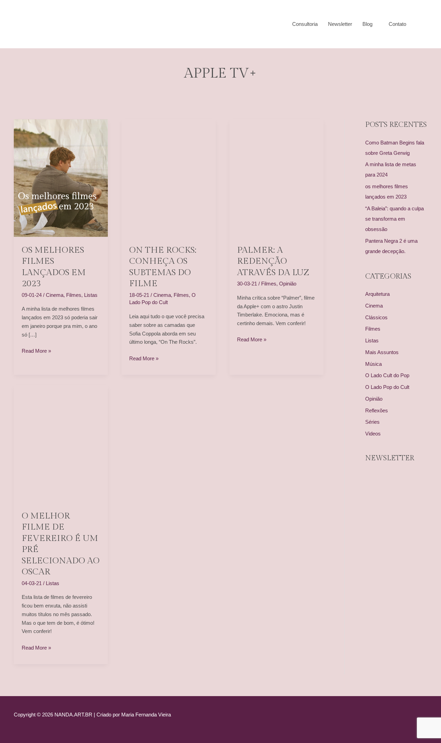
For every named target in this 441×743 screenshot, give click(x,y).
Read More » (36, 351)
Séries (372, 422)
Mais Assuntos (382, 352)
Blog (367, 24)
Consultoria (305, 24)
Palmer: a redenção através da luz (273, 261)
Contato (397, 24)
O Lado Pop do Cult (387, 387)
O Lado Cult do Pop (387, 375)
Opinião (287, 284)
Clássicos (376, 317)
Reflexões (376, 410)
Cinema (54, 295)
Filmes (73, 295)
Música (373, 364)
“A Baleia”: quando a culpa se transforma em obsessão (394, 218)
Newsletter (340, 24)
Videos (373, 433)
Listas (91, 295)
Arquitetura (377, 294)
